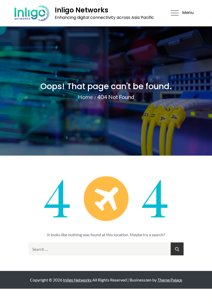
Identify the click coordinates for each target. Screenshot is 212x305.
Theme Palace (169, 279)
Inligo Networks (81, 10)
